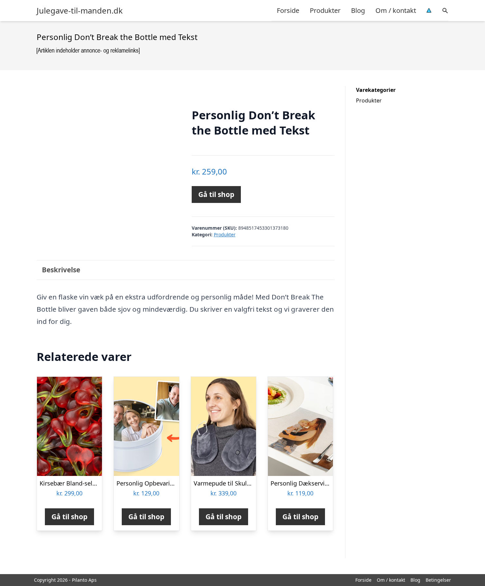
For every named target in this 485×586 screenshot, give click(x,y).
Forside (288, 10)
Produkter (325, 10)
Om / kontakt (395, 10)
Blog (358, 10)
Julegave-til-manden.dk (80, 10)
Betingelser (438, 580)
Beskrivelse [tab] (61, 269)
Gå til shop (216, 194)
